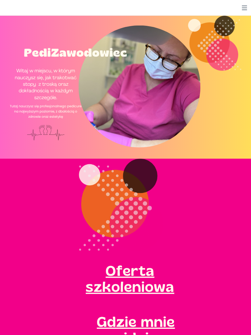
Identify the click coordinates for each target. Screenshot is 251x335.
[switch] (244, 8)
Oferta (130, 270)
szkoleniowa (130, 286)
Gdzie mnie (136, 321)
